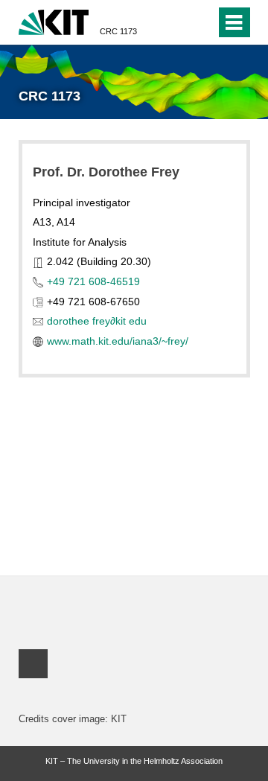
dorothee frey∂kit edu (97, 321)
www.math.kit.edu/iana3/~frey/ (117, 341)
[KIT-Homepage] (54, 20)
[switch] (201, 22)
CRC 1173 (118, 31)
